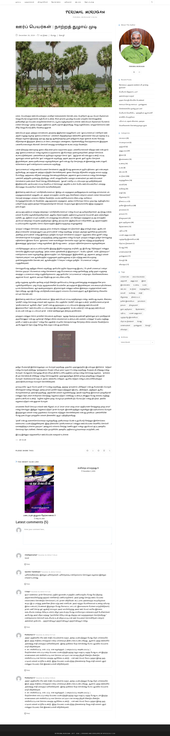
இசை (121, 155)
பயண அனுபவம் (125, 235)
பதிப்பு (121, 231)
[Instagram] (139, 72)
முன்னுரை (123, 256)
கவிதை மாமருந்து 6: (88, 468)
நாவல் (121, 214)
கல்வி (121, 185)
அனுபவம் (123, 151)
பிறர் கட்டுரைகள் (125, 244)
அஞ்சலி (122, 147)
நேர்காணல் (123, 227)
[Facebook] (134, 72)
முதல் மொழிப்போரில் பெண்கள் (131, 100)
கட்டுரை (44, 36)
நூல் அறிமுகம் (125, 223)
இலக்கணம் (123, 159)
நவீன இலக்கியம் (126, 206)
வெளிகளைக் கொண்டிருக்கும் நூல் (133, 126)
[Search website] (152, 2)
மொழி (61, 36)
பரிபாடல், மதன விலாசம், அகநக (131, 121)
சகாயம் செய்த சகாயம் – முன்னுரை (133, 105)
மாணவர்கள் (124, 252)
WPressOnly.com (108, 733)
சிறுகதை (122, 197)
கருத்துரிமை (124, 180)
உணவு (122, 164)
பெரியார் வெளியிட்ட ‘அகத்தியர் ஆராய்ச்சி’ (136, 113)
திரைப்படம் (123, 201)
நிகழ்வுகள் (123, 218)
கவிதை (122, 189)
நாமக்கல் (123, 210)
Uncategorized (124, 143)
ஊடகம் (122, 172)
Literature (122, 138)
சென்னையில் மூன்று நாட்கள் (130, 109)
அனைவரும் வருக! (126, 96)
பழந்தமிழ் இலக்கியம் (127, 239)
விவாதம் (122, 265)
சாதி (121, 193)
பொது (53, 36)
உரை (121, 168)
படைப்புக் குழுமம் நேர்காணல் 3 (39, 515)
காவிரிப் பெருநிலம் (127, 117)
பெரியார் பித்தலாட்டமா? (128, 92)
